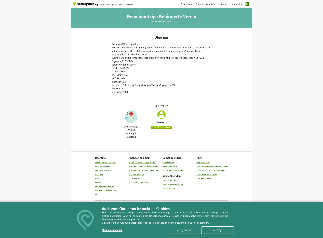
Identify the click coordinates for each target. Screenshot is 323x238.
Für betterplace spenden (173, 170)
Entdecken (186, 4)
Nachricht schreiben (161, 127)
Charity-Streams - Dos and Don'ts (210, 170)
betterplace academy (104, 170)
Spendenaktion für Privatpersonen (143, 166)
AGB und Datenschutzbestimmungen (212, 166)
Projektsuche (168, 162)
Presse (98, 182)
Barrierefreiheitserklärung (106, 190)
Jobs (97, 178)
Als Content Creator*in (138, 182)
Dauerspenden (169, 188)
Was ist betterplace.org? (105, 162)
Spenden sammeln (205, 4)
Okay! (218, 230)
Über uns (223, 4)
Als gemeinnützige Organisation (142, 162)
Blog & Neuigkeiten (103, 166)
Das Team (99, 174)
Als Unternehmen (136, 174)
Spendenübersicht (170, 180)
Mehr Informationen (112, 230)
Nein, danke (184, 230)
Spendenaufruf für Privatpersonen (143, 170)
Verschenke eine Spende (206, 174)
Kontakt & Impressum (104, 186)
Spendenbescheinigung (173, 184)
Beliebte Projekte (170, 166)
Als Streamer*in (135, 178)
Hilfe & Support (203, 162)
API (96, 194)
